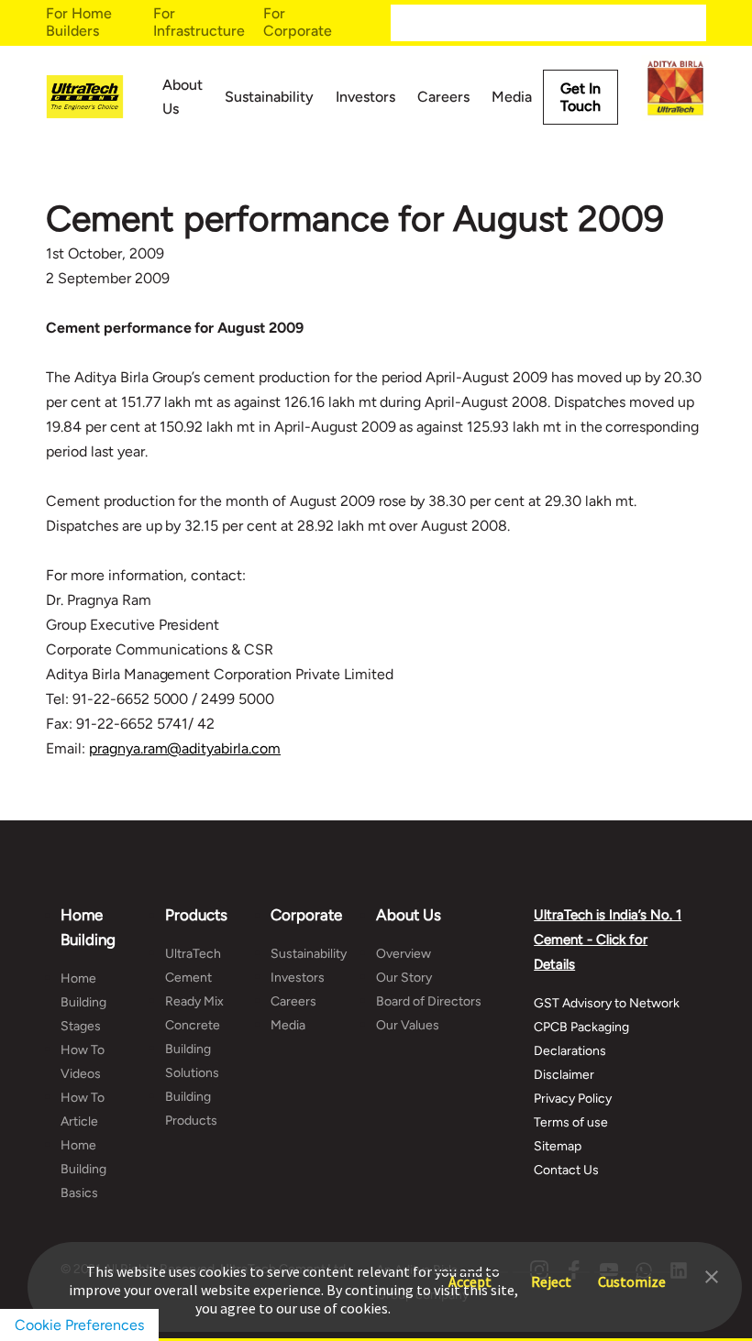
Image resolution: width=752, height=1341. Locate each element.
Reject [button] (551, 1272)
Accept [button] (470, 1272)
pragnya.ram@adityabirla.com (185, 748)
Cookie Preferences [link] (79, 1325)
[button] (711, 1275)
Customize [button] (632, 1272)
